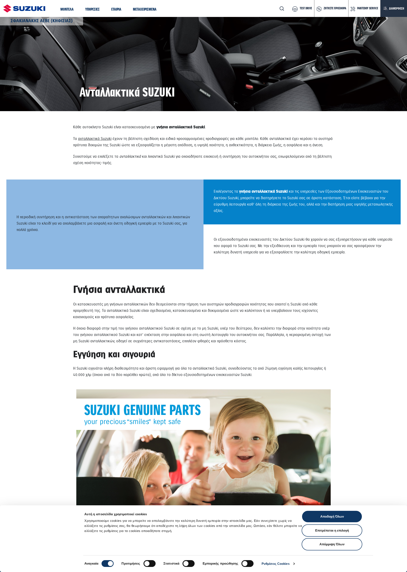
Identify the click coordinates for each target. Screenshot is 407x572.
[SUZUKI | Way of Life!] (24, 8)
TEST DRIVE (306, 8)
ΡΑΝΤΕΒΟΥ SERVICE (367, 8)
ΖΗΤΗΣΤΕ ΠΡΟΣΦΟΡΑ (335, 8)
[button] (67, 9)
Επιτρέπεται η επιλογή (332, 530)
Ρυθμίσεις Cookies (276, 563)
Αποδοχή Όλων (332, 516)
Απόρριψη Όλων (331, 544)
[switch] (150, 563)
